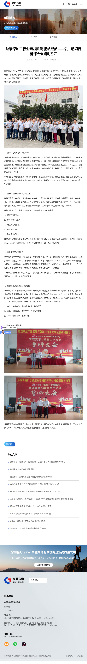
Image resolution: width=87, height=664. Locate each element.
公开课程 (53, 37)
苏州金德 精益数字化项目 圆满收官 (24, 469)
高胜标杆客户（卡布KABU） (48, 625)
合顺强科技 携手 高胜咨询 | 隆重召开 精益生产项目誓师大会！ (35, 484)
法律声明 (48, 656)
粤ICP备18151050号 (36, 656)
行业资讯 (33, 37)
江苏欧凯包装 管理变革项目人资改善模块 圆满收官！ (31, 514)
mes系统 (16, 623)
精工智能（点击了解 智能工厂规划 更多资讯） (36, 623)
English (74, 4)
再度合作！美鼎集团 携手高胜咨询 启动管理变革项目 (31, 477)
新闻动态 (13, 37)
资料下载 (8, 634)
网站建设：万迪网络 (74, 656)
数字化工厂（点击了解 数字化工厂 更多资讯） (20, 625)
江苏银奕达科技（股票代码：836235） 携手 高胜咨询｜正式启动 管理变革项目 (41, 499)
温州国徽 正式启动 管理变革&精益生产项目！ (28, 528)
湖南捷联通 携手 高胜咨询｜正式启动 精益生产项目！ (31, 506)
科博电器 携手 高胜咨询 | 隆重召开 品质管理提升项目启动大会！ (36, 491)
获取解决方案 (10, 28)
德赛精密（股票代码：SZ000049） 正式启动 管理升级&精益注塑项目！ (38, 462)
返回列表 (8, 444)
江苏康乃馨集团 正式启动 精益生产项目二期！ (28, 521)
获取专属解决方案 (43, 565)
